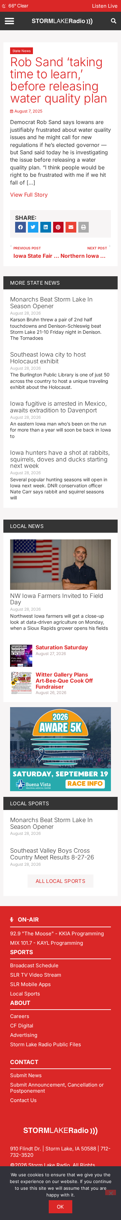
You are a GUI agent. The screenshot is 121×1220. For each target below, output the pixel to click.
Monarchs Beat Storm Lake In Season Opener (51, 303)
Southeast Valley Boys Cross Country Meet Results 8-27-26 (52, 854)
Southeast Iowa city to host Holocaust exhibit (48, 358)
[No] (110, 1192)
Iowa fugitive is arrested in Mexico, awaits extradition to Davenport (58, 407)
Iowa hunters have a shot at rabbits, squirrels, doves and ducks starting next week (60, 459)
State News (21, 51)
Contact (24, 1062)
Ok (60, 1207)
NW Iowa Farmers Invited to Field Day (56, 599)
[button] (9, 21)
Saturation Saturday (62, 647)
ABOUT (20, 1003)
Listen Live (105, 6)
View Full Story (29, 194)
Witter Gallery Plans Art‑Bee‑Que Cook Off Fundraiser (64, 680)
